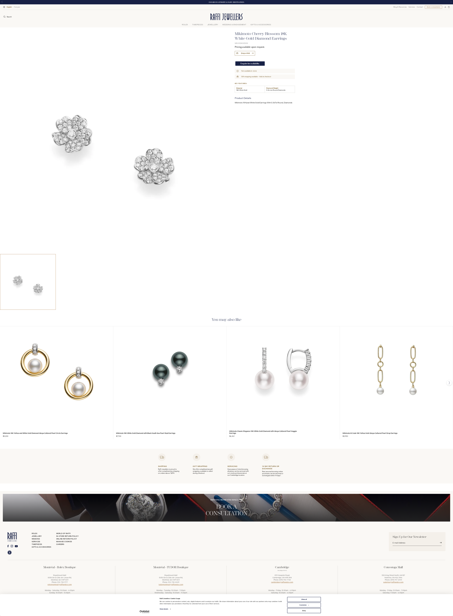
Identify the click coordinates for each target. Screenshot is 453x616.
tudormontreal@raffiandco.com (171, 585)
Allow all (304, 599)
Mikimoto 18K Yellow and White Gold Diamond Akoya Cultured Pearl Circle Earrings (35, 433)
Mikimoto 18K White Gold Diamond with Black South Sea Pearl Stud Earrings (145, 433)
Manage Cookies (64, 542)
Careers (60, 544)
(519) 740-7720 (285, 580)
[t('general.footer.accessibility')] (10, 553)
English (9, 7)
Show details (164, 609)
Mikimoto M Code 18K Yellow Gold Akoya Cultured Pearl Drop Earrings (370, 433)
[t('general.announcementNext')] (451, 2)
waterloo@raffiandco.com (393, 582)
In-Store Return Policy (67, 536)
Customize (303, 605)
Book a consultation (433, 7)
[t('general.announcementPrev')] (2, 2)
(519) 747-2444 (396, 580)
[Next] (449, 382)
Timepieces (37, 544)
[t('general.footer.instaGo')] (12, 546)
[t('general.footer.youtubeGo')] (16, 546)
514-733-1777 (62, 582)
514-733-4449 (173, 582)
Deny (304, 611)
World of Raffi (63, 533)
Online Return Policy (66, 539)
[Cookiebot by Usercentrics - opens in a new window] (144, 611)
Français (17, 7)
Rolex (34, 533)
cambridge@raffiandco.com (282, 582)
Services (412, 7)
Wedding (36, 539)
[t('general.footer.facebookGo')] (8, 546)
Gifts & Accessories (41, 547)
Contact (420, 7)
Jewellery (37, 536)
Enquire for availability (250, 63)
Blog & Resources (400, 7)
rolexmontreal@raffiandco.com (60, 585)
